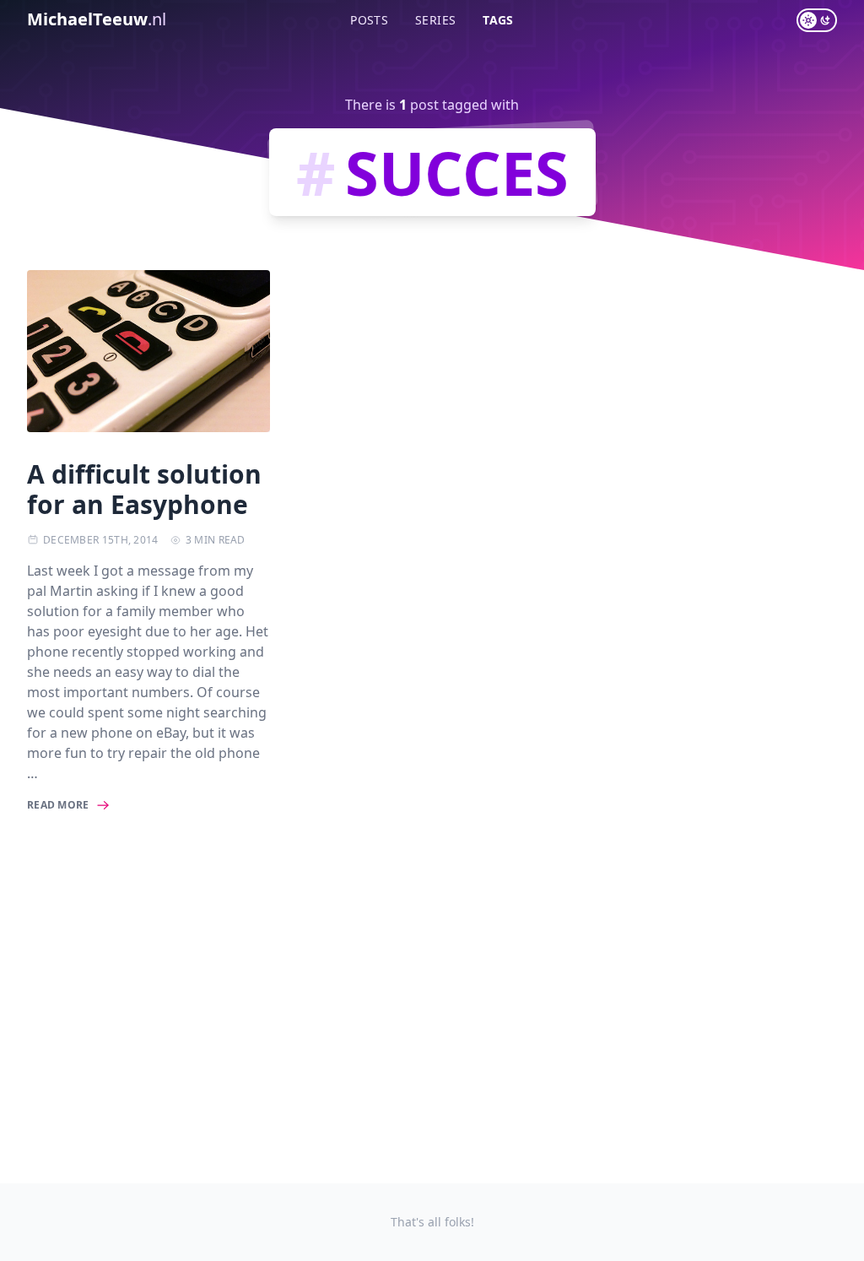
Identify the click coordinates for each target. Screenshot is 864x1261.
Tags (498, 20)
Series (435, 20)
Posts (369, 20)
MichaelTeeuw (96, 19)
